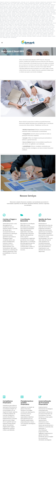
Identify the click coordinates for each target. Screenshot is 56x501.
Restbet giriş (20, 19)
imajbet (7, 25)
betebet (39, 15)
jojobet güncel (7, 2)
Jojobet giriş (2, 34)
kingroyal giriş (25, 33)
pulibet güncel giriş (14, 36)
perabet (6, 32)
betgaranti (2, 2)
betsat (41, 33)
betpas (18, 3)
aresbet (1, 24)
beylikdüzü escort (13, 23)
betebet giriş (29, 36)
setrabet (20, 11)
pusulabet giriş (36, 17)
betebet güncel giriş (10, 8)
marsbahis (21, 6)
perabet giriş (24, 29)
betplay (50, 15)
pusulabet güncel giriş (4, 6)
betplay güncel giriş (40, 32)
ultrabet (19, 16)
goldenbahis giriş (17, 8)
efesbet (22, 4)
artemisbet (20, 25)
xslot (40, 20)
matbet (50, 3)
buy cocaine (26, 20)
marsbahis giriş (3, 13)
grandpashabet (50, 2)
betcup (1, 11)
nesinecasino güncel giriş (49, 8)
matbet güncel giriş (36, 8)
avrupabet (37, 6)
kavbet (9, 3)
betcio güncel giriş (31, 12)
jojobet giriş (42, 6)
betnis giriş (11, 32)
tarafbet (46, 3)
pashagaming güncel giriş (15, 2)
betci (12, 3)
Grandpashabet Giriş (36, 28)
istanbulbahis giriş (31, 3)
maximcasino (28, 13)
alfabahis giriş (2, 28)
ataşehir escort (11, 29)
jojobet (23, 8)
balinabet (4, 15)
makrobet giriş (42, 16)
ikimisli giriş (8, 4)
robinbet (17, 21)
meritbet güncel (38, 7)
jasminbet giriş (47, 6)
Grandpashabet (3, 8)
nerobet (47, 7)
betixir (31, 4)
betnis (20, 17)
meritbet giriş (35, 19)
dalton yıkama (17, 24)
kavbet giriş (43, 15)
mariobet (9, 12)
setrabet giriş (7, 36)
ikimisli (49, 34)
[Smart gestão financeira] (28, 43)
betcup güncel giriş (27, 6)
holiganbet (6, 11)
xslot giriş (13, 12)
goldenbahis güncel (6, 19)
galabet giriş (24, 11)
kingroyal (6, 17)
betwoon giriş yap (23, 24)
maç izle (27, 2)
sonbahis (10, 6)
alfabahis (20, 32)
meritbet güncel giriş (29, 17)
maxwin (18, 20)
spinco (35, 34)
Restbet (52, 25)
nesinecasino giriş (29, 16)
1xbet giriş (26, 3)
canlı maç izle (48, 25)
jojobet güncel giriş (21, 23)
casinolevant (10, 17)
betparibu (25, 21)
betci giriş (37, 23)
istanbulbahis (4, 3)
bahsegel (13, 15)
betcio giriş (49, 30)
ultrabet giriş (27, 7)
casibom (40, 4)
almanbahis (29, 28)
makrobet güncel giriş (21, 13)
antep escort (18, 4)
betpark (14, 6)
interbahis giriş (34, 15)
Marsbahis (37, 3)
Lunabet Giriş (48, 16)
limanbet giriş (47, 21)
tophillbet (48, 11)
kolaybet (10, 7)
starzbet (17, 12)
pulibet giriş (37, 2)
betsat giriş (24, 32)
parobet (14, 3)
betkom (20, 29)
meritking (16, 29)
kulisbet (24, 34)
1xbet (17, 6)
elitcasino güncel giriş (24, 15)
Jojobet (1, 29)
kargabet (23, 7)
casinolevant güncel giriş (28, 19)
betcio (47, 15)
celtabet (19, 7)
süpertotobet (7, 33)
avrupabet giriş (50, 33)
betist (9, 37)
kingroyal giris (14, 13)
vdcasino (26, 23)
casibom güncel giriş (43, 34)
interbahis (42, 27)
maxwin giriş (14, 7)
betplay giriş (33, 13)
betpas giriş (52, 11)
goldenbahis (44, 4)
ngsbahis (22, 20)
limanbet (52, 6)
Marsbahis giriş (3, 23)
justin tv (46, 20)
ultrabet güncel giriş (14, 19)
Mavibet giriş (8, 13)
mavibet (14, 27)
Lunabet (34, 11)
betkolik (43, 25)
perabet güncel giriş (36, 21)
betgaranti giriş (37, 16)
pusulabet (33, 6)
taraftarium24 (2, 4)
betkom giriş (29, 11)
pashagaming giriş (14, 33)
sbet (38, 34)
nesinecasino (46, 32)
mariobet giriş (32, 2)
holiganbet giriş (43, 2)
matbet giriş (43, 11)
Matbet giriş (42, 3)
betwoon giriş (14, 16)
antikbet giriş (35, 4)
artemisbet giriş (30, 29)
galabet (43, 20)
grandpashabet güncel (4, 16)
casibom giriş (23, 2)
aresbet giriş (16, 17)
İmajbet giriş (4, 20)
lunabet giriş (5, 29)
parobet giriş (27, 4)
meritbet (46, 17)
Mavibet (21, 3)
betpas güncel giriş (3, 12)
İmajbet (19, 28)
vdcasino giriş (13, 4)
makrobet (37, 33)
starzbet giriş (2, 32)
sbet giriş (8, 23)
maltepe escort (11, 24)
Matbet (49, 4)
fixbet (52, 34)
